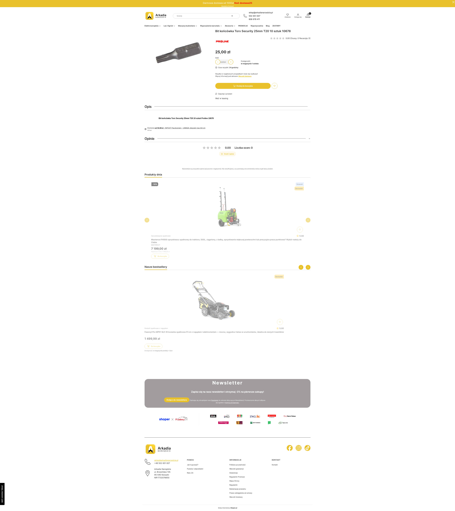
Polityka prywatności (237, 465)
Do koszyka (162, 256)
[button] (237, 16)
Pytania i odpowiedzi (195, 469)
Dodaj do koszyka (245, 86)
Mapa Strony (234, 481)
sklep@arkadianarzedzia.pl (261, 12)
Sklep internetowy (227, 508)
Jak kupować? (192, 465)
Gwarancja (233, 473)
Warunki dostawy (236, 497)
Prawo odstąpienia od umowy (240, 493)
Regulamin (214, 400)
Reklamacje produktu (237, 489)
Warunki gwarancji (236, 469)
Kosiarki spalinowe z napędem (156, 328)
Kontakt (275, 465)
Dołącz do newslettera (177, 400)
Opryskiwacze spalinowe (161, 236)
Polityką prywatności (232, 403)
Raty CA (190, 473)
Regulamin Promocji (227, 6)
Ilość (217, 58)
